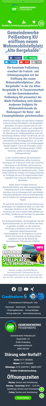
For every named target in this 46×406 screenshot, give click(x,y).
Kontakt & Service (9, 25)
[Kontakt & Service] (10, 22)
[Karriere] (34, 22)
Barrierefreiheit (34, 307)
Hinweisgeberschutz (15, 310)
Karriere (34, 25)
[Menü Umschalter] (41, 23)
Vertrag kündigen (32, 310)
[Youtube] (26, 289)
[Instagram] (20, 289)
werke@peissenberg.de (23, 345)
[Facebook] (14, 289)
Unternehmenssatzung (32, 313)
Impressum (9, 307)
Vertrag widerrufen (13, 313)
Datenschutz (21, 307)
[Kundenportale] (24, 22)
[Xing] (32, 289)
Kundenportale (24, 25)
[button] (15, 58)
